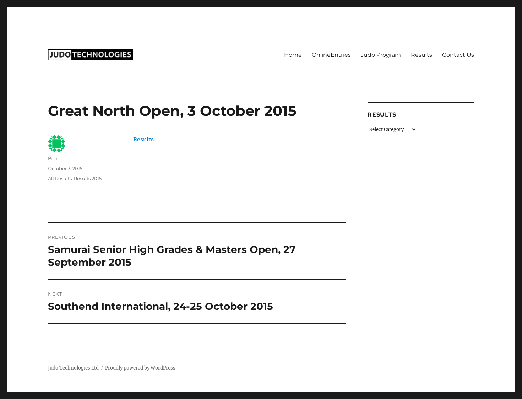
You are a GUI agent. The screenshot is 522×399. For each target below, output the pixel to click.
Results (421, 55)
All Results (60, 178)
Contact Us (458, 55)
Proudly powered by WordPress (140, 368)
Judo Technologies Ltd (73, 368)
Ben (53, 158)
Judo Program (381, 55)
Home (293, 55)
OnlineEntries (331, 55)
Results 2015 (88, 178)
